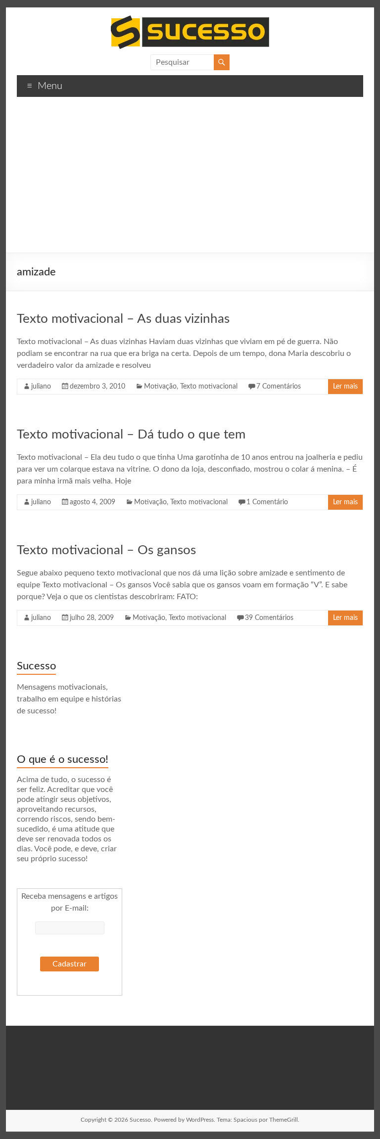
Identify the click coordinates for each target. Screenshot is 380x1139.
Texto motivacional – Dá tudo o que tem (131, 434)
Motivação (160, 386)
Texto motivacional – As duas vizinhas (123, 318)
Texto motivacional (209, 386)
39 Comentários (269, 617)
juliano (41, 386)
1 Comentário (267, 502)
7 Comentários (278, 386)
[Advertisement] (190, 178)
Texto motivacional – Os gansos (106, 550)
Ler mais (345, 386)
